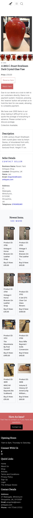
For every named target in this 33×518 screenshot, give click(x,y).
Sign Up (4, 480)
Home (3, 464)
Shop (3, 469)
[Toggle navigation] (16, 3)
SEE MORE (16, 221)
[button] (3, 34)
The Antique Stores (9, 485)
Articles (4, 472)
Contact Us (16, 427)
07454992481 (17, 204)
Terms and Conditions (10, 474)
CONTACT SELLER (12, 161)
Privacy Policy (7, 477)
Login (3, 482)
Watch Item (7, 86)
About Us (5, 466)
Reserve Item (8, 80)
